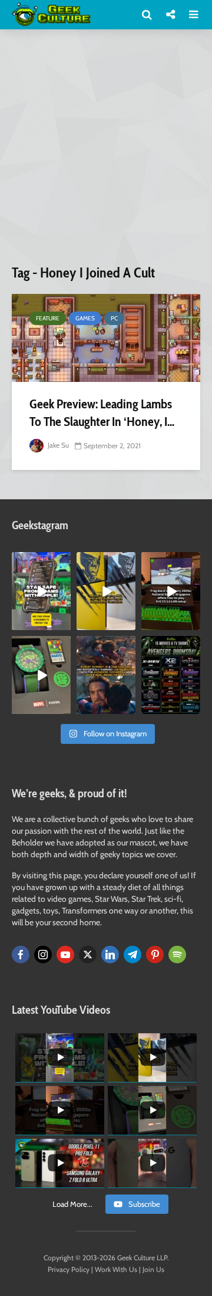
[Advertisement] (106, 151)
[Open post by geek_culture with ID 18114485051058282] (41, 675)
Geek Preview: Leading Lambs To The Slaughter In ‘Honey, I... (101, 412)
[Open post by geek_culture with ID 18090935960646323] (170, 591)
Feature (47, 318)
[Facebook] (20, 954)
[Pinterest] (155, 954)
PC (114, 318)
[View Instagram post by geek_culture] (63, 623)
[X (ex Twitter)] (88, 954)
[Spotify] (177, 954)
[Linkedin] (110, 954)
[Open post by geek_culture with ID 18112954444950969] (41, 591)
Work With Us (116, 1269)
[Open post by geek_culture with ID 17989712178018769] (106, 675)
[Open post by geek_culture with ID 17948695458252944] (170, 675)
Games (85, 318)
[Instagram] (43, 954)
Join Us (153, 1269)
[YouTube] (65, 954)
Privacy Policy (69, 1269)
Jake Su (57, 445)
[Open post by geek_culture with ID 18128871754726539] (106, 591)
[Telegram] (132, 954)
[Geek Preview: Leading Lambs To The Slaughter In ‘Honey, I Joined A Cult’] (106, 338)
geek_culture (41, 561)
